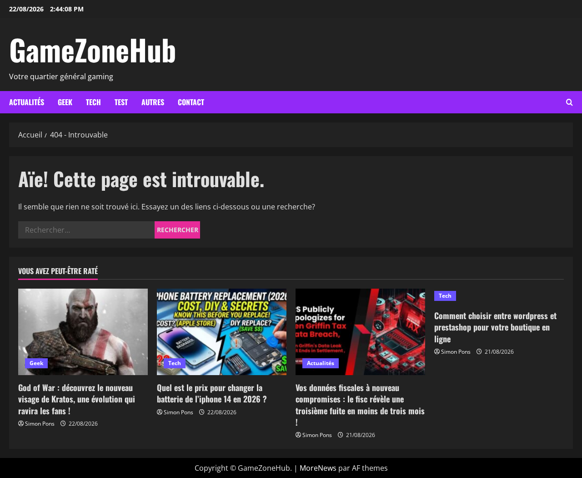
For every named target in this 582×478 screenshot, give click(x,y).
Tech (93, 102)
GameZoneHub (92, 49)
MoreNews (318, 468)
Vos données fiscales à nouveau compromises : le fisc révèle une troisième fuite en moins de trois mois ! (360, 404)
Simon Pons (40, 423)
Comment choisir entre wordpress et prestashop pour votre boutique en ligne (495, 327)
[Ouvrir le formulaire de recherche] (569, 102)
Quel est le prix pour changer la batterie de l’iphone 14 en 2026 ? (212, 393)
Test (121, 102)
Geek (65, 102)
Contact (191, 102)
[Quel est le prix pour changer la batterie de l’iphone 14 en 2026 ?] (221, 332)
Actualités (26, 102)
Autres (152, 102)
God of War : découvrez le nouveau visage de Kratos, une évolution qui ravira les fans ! (76, 398)
